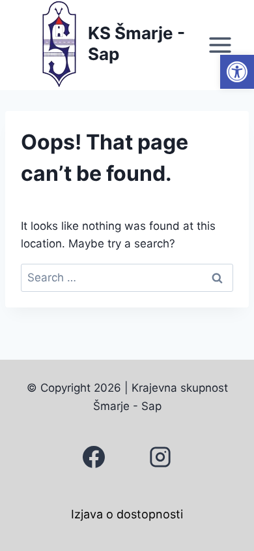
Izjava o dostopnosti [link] (127, 514)
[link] (237, 72)
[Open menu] (219, 44)
